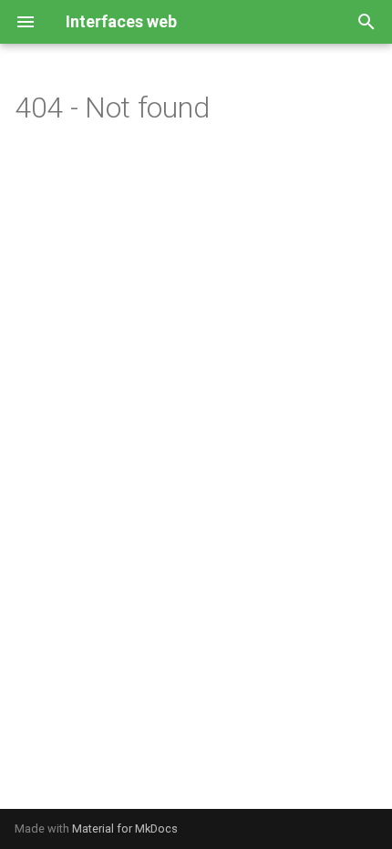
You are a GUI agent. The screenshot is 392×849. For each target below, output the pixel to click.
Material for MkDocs (125, 828)
